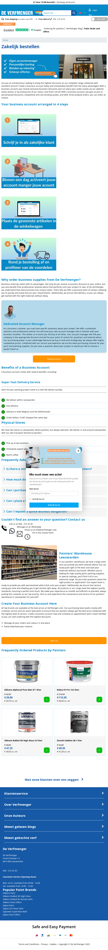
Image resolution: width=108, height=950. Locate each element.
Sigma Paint (8, 905)
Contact (8, 24)
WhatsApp (36, 527)
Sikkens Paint (9, 893)
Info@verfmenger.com (46, 529)
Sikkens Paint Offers (12, 902)
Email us (14, 349)
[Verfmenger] (21, 14)
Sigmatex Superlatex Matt (15, 911)
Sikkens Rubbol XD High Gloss (17, 896)
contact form (48, 532)
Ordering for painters (54, 28)
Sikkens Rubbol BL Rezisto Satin (18, 899)
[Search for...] (74, 13)
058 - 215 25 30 (25, 524)
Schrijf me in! (38, 499)
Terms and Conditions (28, 944)
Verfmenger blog (74, 28)
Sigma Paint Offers (11, 914)
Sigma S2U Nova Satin (13, 908)
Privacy (44, 944)
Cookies (53, 944)
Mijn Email (34, 489)
